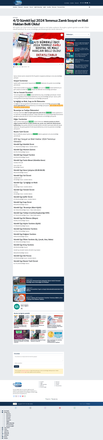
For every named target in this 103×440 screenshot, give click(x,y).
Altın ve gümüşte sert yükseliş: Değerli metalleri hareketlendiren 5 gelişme (54, 341)
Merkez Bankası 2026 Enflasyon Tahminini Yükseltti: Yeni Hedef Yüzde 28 (21, 341)
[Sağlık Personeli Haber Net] (17, 3)
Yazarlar (6, 430)
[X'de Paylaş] (16, 64)
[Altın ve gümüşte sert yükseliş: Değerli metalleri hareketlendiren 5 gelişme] (55, 334)
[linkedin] (89, 408)
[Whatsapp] (25, 396)
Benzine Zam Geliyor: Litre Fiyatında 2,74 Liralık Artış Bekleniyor (20, 326)
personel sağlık (10, 426)
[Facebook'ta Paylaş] (14, 64)
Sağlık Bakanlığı (38, 7)
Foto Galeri (7, 427)
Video (5, 429)
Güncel (31, 7)
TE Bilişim (88, 403)
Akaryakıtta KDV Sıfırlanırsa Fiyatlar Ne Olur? (37, 326)
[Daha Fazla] (21, 64)
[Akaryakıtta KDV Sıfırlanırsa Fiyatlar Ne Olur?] (38, 319)
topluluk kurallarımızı (25, 370)
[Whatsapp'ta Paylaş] (19, 64)
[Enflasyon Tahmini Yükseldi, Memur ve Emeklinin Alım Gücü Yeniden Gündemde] (55, 319)
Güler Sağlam (24, 306)
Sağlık (44, 7)
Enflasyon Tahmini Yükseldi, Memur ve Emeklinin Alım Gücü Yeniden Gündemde (54, 326)
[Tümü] (88, 34)
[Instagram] (18, 396)
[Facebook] (14, 396)
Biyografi (6, 433)
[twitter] (30, 408)
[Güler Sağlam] (17, 306)
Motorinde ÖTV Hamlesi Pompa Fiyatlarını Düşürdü (38, 340)
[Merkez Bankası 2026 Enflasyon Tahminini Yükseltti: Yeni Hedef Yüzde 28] (22, 334)
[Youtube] (23, 396)
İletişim (6, 438)
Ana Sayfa (6, 410)
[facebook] (16, 408)
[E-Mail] (22, 308)
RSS (15, 403)
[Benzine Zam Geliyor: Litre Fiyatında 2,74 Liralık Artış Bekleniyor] (22, 319)
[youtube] (60, 408)
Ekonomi (20, 7)
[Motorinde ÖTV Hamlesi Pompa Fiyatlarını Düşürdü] (38, 334)
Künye (5, 436)
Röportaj (6, 432)
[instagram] (45, 408)
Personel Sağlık (24, 372)
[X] (16, 396)
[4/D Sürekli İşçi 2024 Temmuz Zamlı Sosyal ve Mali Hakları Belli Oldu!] (38, 48)
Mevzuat (54, 7)
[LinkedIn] (21, 396)
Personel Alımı (61, 7)
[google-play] (54, 399)
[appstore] (48, 399)
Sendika (49, 7)
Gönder (16, 366)
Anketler (6, 435)
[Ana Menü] (89, 7)
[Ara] (89, 3)
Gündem (15, 7)
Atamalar (26, 7)
